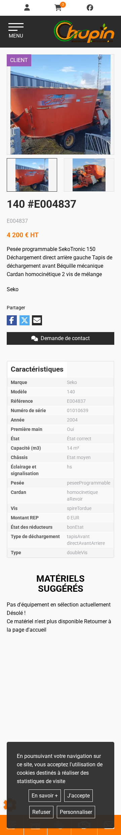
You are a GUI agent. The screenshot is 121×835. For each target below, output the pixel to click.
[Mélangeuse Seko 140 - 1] (60, 104)
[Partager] (37, 320)
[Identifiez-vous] (27, 7)
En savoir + (45, 795)
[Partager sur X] (24, 320)
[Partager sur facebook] (12, 320)
